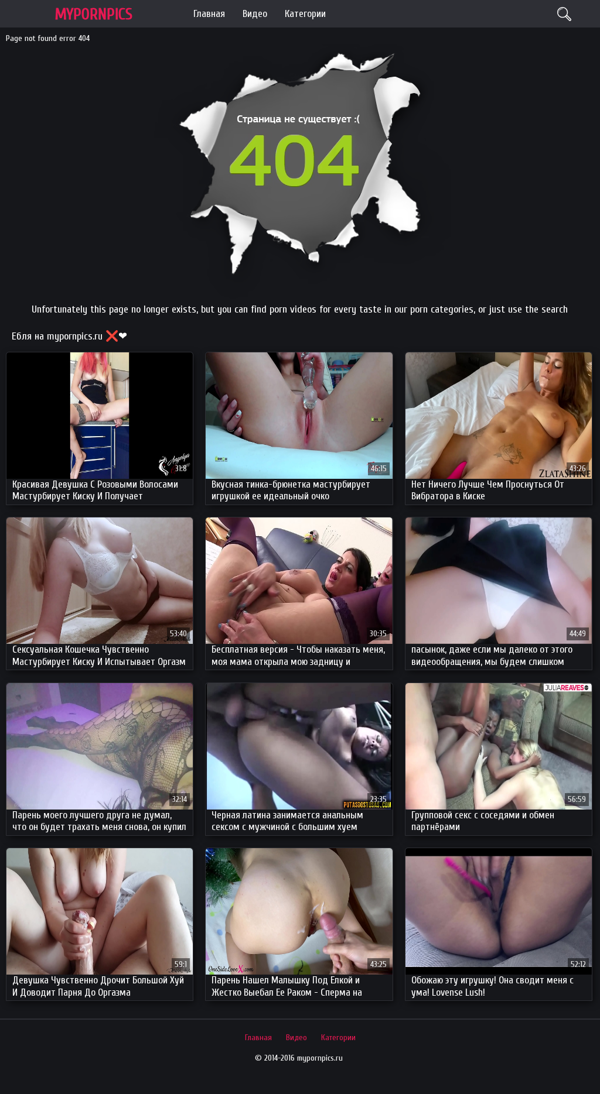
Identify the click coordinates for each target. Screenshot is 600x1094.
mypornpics (93, 14)
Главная (209, 13)
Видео (255, 13)
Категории (305, 13)
